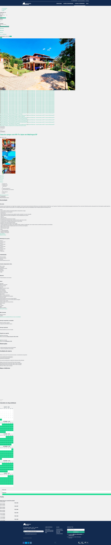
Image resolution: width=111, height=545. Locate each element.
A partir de (2, 12)
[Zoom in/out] (2, 129)
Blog (87, 3)
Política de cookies (59, 530)
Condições (4, 9)
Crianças (1, 23)
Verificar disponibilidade (4, 26)
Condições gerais (59, 529)
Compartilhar (2, 196)
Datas (1, 15)
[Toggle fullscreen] (1, 129)
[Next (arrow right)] (1, 130)
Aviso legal (58, 531)
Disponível (4, 492)
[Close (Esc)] (0, 129)
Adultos (1, 19)
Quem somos (59, 3)
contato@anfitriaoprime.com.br (31, 533)
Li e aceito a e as (76, 535)
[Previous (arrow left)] (0, 130)
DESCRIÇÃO (2, 131)
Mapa (3, 10)
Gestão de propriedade (68, 3)
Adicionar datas (3, 17)
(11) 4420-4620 (74, 0)
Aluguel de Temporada (80, 3)
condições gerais (71, 535)
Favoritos (87, 0)
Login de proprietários (81, 0)
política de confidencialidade (77, 534)
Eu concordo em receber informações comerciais (75, 537)
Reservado (4, 489)
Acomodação (4, 8)
